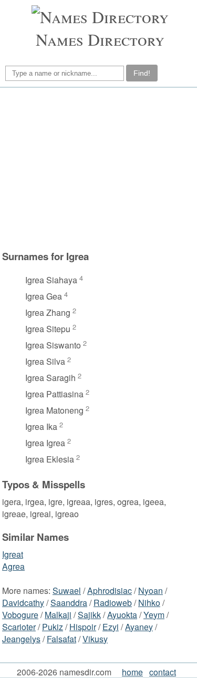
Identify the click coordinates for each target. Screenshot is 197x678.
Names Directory (100, 39)
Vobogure (20, 615)
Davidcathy (23, 603)
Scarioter (19, 627)
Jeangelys (21, 639)
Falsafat (61, 639)
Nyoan (150, 590)
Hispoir (82, 627)
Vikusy (95, 639)
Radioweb (113, 603)
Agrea (13, 566)
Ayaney (139, 627)
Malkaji (58, 615)
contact (162, 672)
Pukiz (52, 627)
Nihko (149, 603)
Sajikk (89, 615)
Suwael (67, 590)
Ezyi (110, 627)
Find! (141, 73)
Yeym (153, 615)
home (132, 672)
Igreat (12, 554)
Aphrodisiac (109, 590)
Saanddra (68, 603)
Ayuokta (122, 615)
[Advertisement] (87, 174)
